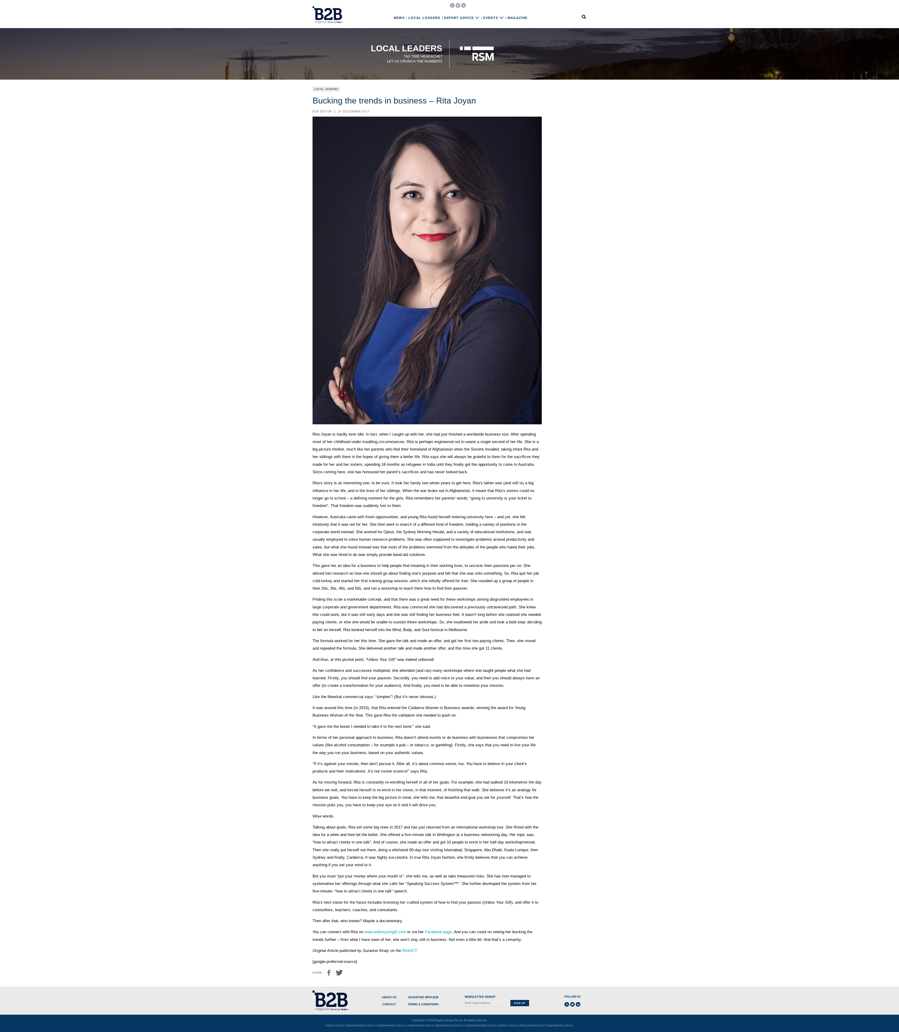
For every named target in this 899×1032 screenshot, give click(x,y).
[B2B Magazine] (327, 15)
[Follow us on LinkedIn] (463, 5)
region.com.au (335, 1025)
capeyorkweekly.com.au (481, 1025)
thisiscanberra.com (532, 1025)
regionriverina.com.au (391, 1025)
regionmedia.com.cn (421, 1025)
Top (880, 1018)
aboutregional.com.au (450, 1025)
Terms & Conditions (423, 1004)
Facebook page (438, 932)
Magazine (518, 18)
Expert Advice (459, 18)
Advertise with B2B (423, 997)
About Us (389, 997)
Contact (389, 1004)
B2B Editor (322, 111)
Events (490, 18)
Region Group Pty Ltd (448, 1020)
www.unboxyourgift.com (385, 932)
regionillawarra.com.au (361, 1025)
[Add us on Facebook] (452, 5)
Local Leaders (424, 18)
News (399, 18)
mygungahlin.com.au (559, 1025)
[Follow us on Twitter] (458, 5)
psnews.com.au (508, 1025)
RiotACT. (410, 950)
